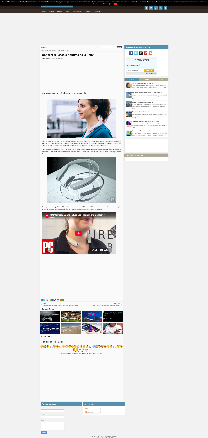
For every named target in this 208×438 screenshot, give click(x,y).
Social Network (77, 11)
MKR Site (110, 437)
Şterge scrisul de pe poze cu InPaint (143, 102)
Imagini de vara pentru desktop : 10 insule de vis (147, 92)
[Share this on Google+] (47, 300)
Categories (146, 79)
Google (68, 11)
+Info (115, 4)
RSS (161, 8)
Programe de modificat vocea (141, 112)
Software (88, 11)
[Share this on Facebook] (42, 300)
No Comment (59, 58)
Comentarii (90, 412)
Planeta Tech (104, 436)
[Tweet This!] (44, 300)
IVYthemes (104, 437)
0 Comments (44, 321)
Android (51, 11)
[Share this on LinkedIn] (58, 300)
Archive (161, 79)
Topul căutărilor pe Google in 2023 (142, 83)
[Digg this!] (52, 300)
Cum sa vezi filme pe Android (141, 131)
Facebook (146, 8)
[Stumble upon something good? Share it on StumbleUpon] (50, 300)
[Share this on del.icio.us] (55, 300)
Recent (165, 8)
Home (44, 11)
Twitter (151, 8)
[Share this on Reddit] (61, 300)
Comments (97, 11)
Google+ (156, 8)
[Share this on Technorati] (63, 300)
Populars (131, 79)
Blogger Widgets (151, 73)
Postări (89, 409)
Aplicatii (59, 11)
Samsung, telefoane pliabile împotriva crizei (145, 121)
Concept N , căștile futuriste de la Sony (67, 55)
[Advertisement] (104, 30)
